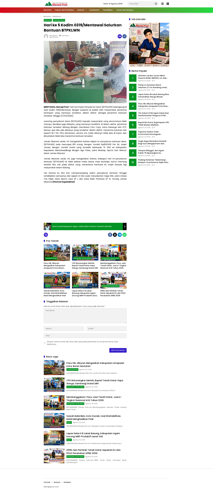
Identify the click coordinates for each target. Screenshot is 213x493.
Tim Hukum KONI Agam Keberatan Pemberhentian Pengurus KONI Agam (153, 114)
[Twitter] (115, 235)
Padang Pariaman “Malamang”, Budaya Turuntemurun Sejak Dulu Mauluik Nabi (153, 161)
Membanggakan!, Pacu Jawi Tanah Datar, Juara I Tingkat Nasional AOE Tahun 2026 (113, 265)
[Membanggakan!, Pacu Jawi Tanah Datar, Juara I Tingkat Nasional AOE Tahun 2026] (113, 252)
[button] (155, 4)
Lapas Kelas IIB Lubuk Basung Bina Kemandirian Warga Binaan (153, 95)
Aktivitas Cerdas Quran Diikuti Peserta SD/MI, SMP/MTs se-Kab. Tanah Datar (152, 77)
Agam (48, 286)
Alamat (57, 482)
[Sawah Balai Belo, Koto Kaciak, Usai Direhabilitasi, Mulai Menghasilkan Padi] (57, 280)
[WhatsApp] (124, 235)
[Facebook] (110, 235)
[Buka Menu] (167, 3)
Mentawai (47, 20)
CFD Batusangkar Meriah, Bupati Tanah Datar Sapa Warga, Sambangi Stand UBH (85, 265)
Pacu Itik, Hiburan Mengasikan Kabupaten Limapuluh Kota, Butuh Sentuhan (54, 265)
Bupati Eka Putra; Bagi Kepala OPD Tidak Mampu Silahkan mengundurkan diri (153, 123)
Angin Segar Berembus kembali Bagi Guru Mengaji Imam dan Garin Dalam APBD (152, 142)
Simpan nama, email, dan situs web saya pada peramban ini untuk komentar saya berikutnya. (82, 342)
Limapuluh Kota (51, 258)
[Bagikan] (124, 36)
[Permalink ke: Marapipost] (46, 36)
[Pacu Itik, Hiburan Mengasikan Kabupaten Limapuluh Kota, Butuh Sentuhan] (57, 252)
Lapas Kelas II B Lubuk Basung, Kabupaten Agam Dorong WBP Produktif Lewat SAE (85, 293)
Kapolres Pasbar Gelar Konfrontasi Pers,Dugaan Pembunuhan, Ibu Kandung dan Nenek (152, 133)
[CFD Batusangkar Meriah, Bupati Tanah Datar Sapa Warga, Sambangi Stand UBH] (85, 252)
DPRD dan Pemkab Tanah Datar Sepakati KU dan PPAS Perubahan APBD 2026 (112, 293)
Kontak (47, 482)
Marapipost (53, 35)
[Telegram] (120, 235)
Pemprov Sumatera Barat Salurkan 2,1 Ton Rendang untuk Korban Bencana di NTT (152, 86)
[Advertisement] (85, 203)
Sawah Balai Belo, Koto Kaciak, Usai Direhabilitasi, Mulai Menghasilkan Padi (55, 293)
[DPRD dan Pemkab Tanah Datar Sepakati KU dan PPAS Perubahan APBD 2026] (113, 280)
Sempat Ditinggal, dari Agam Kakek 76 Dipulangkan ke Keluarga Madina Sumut (151, 152)
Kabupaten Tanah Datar (82, 258)
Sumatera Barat (58, 20)
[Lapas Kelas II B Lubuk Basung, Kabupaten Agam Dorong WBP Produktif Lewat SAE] (85, 280)
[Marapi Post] (56, 3)
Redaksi (67, 482)
